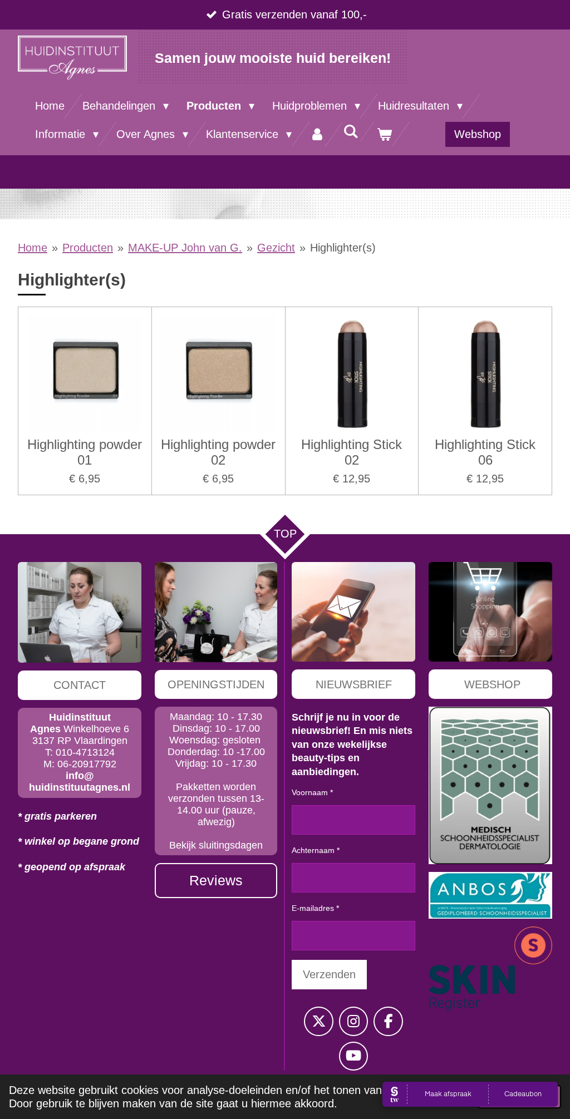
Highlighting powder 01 (84, 452)
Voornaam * (312, 792)
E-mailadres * (315, 908)
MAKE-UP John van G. (185, 247)
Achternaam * (316, 850)
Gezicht (276, 247)
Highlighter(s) (343, 247)
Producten (87, 247)
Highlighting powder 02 (218, 452)
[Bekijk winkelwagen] (384, 134)
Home (32, 247)
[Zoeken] (350, 131)
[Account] (317, 134)
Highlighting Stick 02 (351, 452)
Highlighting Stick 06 (485, 452)
